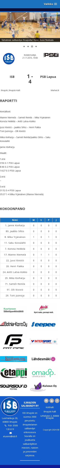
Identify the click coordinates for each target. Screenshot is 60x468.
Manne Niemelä (17, 254)
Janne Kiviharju (16, 225)
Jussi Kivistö (17, 260)
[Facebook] (57, 400)
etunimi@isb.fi (10, 436)
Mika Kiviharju (17, 278)
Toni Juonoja (17, 295)
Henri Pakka (17, 266)
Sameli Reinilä (17, 283)
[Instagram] (46, 400)
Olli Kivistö (17, 289)
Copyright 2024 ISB (51, 429)
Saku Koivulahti (17, 242)
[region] (30, 31)
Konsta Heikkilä (16, 248)
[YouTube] (51, 400)
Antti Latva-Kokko (17, 272)
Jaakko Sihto (17, 231)
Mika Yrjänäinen (16, 237)
